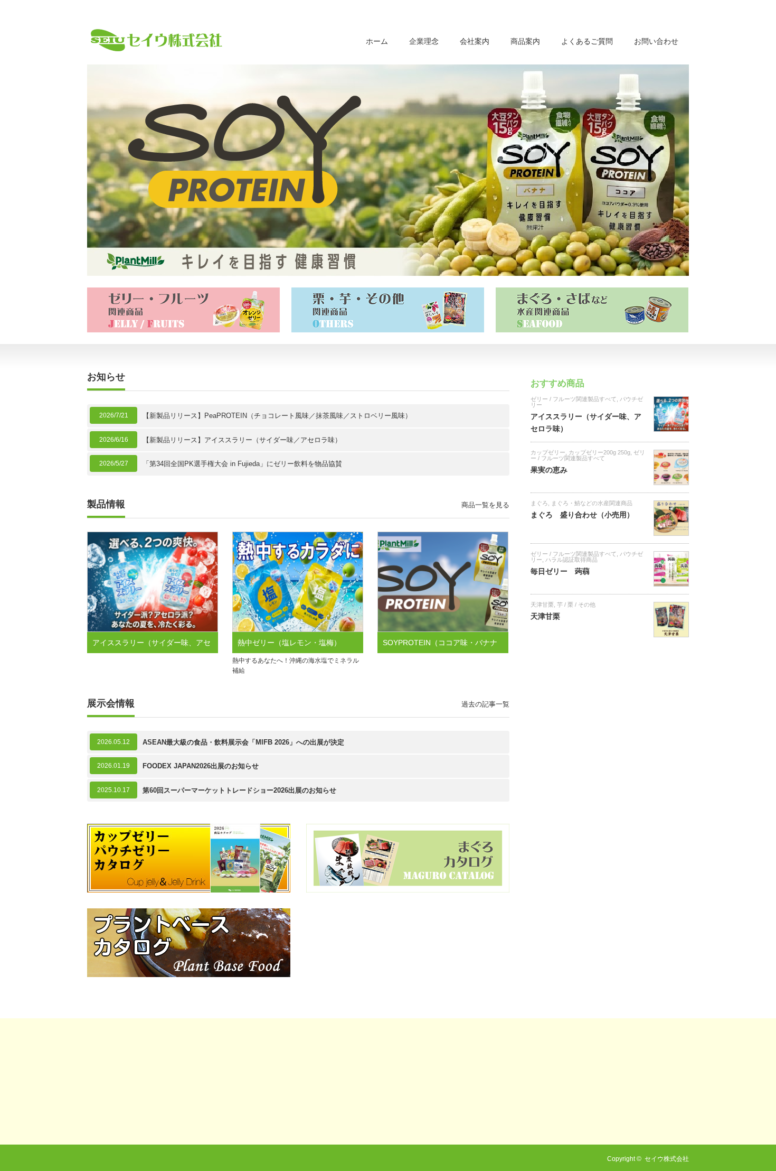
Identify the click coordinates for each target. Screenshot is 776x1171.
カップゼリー (548, 452)
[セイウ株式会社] (156, 40)
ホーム (377, 41)
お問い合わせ (656, 41)
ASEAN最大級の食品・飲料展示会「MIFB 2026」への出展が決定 (243, 742)
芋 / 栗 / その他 (576, 604)
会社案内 (474, 41)
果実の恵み (549, 470)
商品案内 (525, 41)
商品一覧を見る (485, 505)
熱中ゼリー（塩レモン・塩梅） (289, 642)
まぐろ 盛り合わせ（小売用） (582, 514)
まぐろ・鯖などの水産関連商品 (591, 503)
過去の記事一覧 (485, 704)
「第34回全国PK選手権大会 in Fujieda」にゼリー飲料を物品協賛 (242, 464)
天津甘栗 (542, 604)
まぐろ (539, 503)
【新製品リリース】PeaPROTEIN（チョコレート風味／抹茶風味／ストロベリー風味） (277, 416)
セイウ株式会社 (667, 1159)
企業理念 (424, 41)
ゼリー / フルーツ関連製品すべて (574, 399)
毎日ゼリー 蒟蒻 (560, 571)
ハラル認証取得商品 (571, 559)
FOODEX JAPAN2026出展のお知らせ (201, 766)
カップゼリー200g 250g (599, 452)
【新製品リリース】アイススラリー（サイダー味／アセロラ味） (242, 440)
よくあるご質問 (587, 41)
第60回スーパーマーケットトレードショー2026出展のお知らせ (239, 790)
